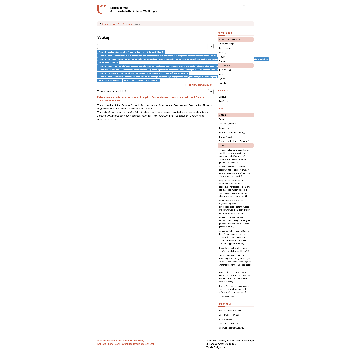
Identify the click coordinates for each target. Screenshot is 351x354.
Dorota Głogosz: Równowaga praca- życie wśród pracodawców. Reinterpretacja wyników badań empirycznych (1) (234, 277)
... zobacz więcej (226, 296)
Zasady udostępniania (229, 314)
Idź (210, 46)
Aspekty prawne (226, 319)
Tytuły (222, 56)
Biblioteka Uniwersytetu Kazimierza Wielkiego (121, 340)
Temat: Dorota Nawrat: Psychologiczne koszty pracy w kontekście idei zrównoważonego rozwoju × (143, 73)
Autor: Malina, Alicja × (108, 62)
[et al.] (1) (223, 119)
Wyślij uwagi (121, 343)
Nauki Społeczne (125, 24)
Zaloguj (222, 96)
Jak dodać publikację (228, 323)
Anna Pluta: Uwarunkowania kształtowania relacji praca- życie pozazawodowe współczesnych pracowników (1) (234, 222)
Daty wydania (225, 48)
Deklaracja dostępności (230, 310)
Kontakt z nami (105, 343)
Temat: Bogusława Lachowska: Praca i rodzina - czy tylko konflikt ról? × (131, 52)
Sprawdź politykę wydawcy (231, 327)
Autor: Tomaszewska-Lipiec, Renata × (141, 80)
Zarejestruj (224, 101)
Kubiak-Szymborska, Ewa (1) (232, 132)
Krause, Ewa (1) (226, 128)
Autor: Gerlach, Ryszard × (109, 80)
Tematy (222, 61)
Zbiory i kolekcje (226, 43)
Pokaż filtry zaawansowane (199, 84)
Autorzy (222, 52)
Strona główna (108, 24)
